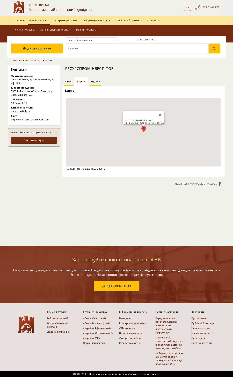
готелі (152, 39)
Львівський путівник (129, 20)
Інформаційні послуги (96, 20)
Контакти (153, 20)
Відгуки (95, 81)
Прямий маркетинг (130, 333)
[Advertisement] (34, 170)
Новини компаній (86, 29)
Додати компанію (37, 48)
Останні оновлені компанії (55, 29)
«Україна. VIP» (91, 338)
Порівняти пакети (94, 343)
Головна (19, 20)
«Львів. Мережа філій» (96, 323)
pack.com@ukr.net (21, 111)
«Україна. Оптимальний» (98, 333)
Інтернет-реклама (65, 20)
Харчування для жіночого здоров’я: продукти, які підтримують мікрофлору (166, 325)
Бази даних (126, 318)
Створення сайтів (130, 338)
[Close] (160, 115)
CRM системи (127, 328)
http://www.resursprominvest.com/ (30, 119)
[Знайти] (214, 48)
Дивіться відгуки (34, 140)
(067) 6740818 (19, 103)
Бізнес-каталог (38, 20)
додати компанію (116, 286)
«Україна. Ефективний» (97, 328)
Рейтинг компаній (24, 29)
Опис (68, 81)
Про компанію (199, 318)
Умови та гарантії (202, 333)
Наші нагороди (200, 328)
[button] (207, 7)
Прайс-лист (198, 338)
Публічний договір (202, 323)
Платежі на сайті (201, 343)
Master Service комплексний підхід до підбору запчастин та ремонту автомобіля (169, 343)
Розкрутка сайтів (129, 343)
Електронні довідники (132, 323)
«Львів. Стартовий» (95, 318)
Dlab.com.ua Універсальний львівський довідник (61, 7)
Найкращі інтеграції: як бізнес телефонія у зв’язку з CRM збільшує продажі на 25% (169, 359)
